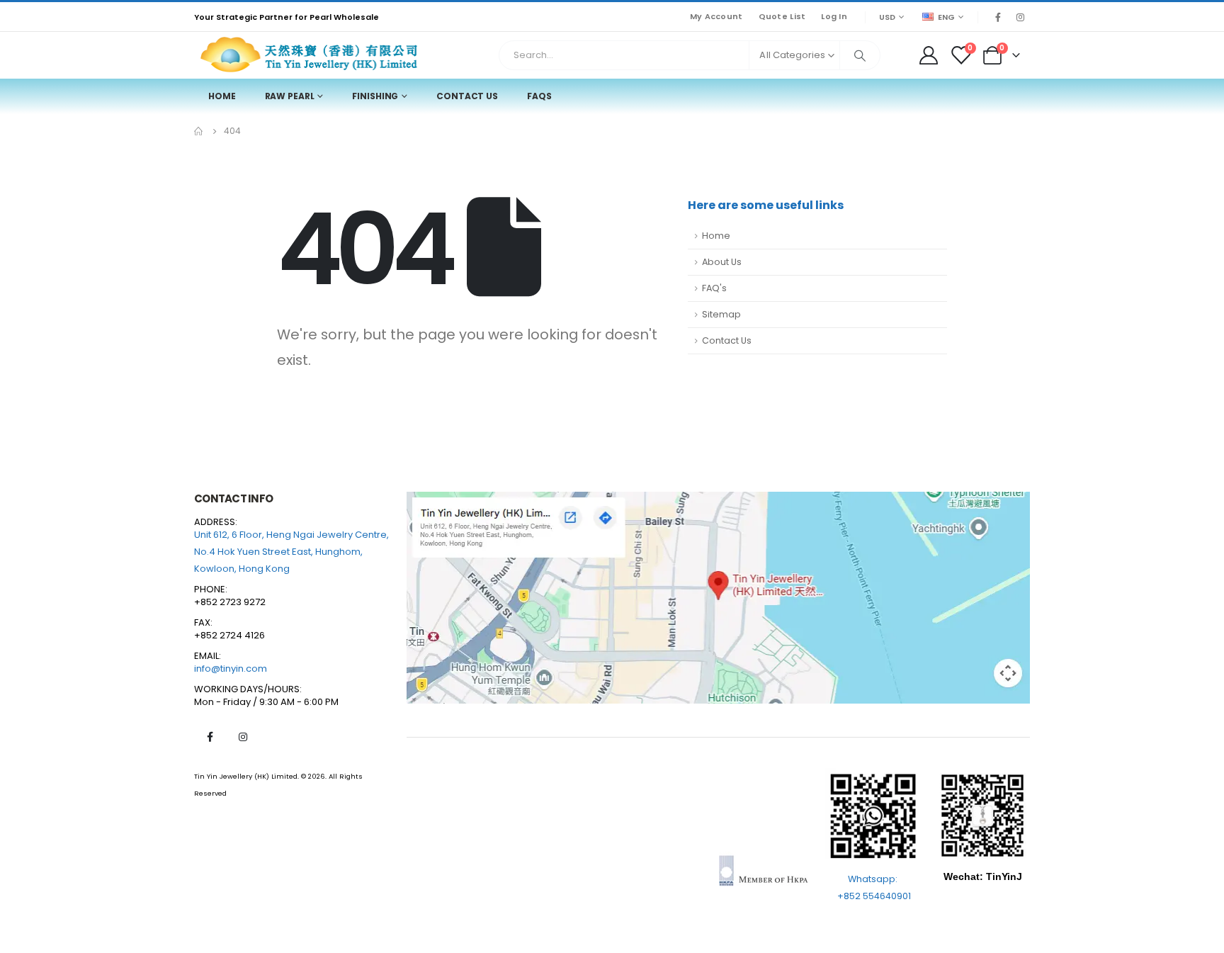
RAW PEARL (289, 96)
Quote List (782, 16)
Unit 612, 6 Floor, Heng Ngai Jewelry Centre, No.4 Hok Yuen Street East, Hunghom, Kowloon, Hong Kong (291, 551)
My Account (716, 16)
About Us (722, 262)
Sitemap (721, 314)
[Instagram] (1020, 17)
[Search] (860, 55)
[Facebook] (998, 17)
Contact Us (467, 96)
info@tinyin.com (230, 668)
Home (222, 96)
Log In (834, 16)
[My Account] (928, 55)
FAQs (539, 96)
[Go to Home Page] (199, 131)
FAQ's (714, 288)
